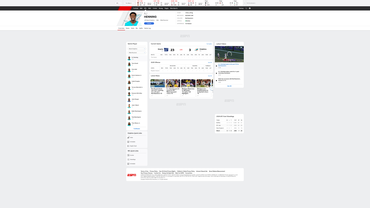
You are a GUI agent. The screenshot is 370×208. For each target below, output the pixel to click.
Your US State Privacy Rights (167, 171)
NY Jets (218, 125)
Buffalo (218, 122)
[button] (246, 8)
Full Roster (137, 128)
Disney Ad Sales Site (168, 173)
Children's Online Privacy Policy (186, 171)
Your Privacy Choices (147, 173)
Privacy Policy (154, 171)
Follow (149, 23)
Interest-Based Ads (201, 171)
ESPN (125, 8)
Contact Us (157, 173)
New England (220, 128)
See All (229, 86)
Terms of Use (144, 171)
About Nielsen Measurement (217, 171)
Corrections (188, 173)
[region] (181, 56)
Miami (218, 130)
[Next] (244, 3)
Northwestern (189, 18)
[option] (158, 88)
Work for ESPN (179, 173)
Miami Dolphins (150, 20)
